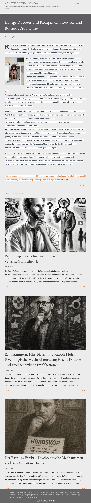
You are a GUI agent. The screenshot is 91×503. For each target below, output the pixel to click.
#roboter (8, 176)
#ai (39, 176)
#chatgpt (22, 176)
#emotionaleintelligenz (57, 176)
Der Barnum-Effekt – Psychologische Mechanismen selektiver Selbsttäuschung (44, 460)
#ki (36, 176)
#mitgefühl (81, 176)
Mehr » (84, 287)
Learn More (42, 501)
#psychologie (72, 176)
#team (26, 180)
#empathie (31, 176)
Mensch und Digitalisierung (21, 3)
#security (14, 180)
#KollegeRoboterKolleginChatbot (47, 180)
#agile (32, 180)
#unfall (21, 180)
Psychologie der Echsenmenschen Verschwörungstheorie (30, 259)
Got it (52, 501)
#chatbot (15, 176)
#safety (7, 180)
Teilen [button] (82, 185)
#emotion (44, 176)
